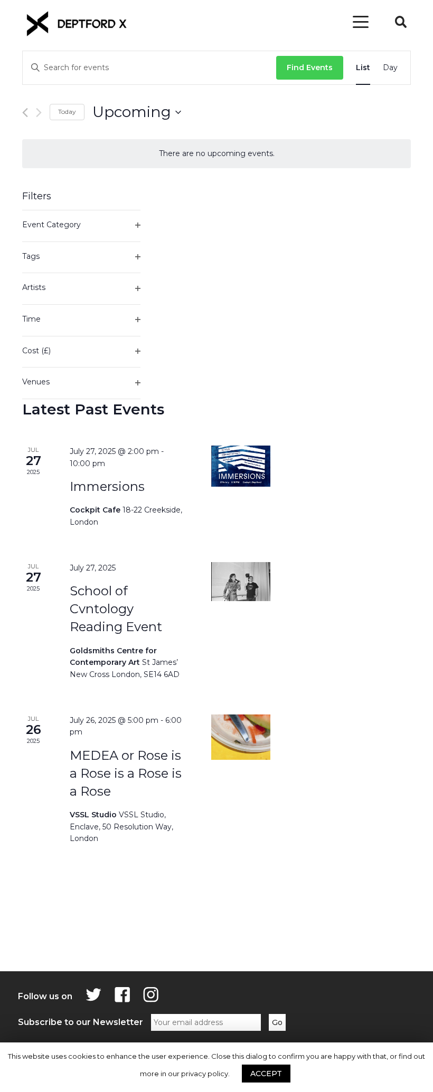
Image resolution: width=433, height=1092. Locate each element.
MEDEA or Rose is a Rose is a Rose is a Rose (126, 773)
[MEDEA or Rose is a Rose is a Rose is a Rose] (241, 737)
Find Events (310, 67)
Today (67, 111)
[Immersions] (241, 466)
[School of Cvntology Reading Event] (241, 582)
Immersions (107, 486)
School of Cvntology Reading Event (116, 608)
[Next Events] (39, 113)
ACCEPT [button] (266, 1073)
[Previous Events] (25, 113)
